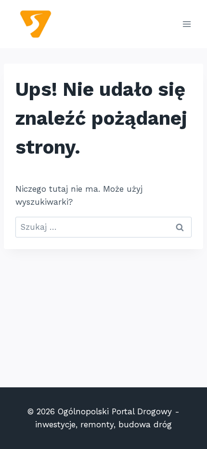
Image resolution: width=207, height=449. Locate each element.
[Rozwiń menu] (186, 23)
